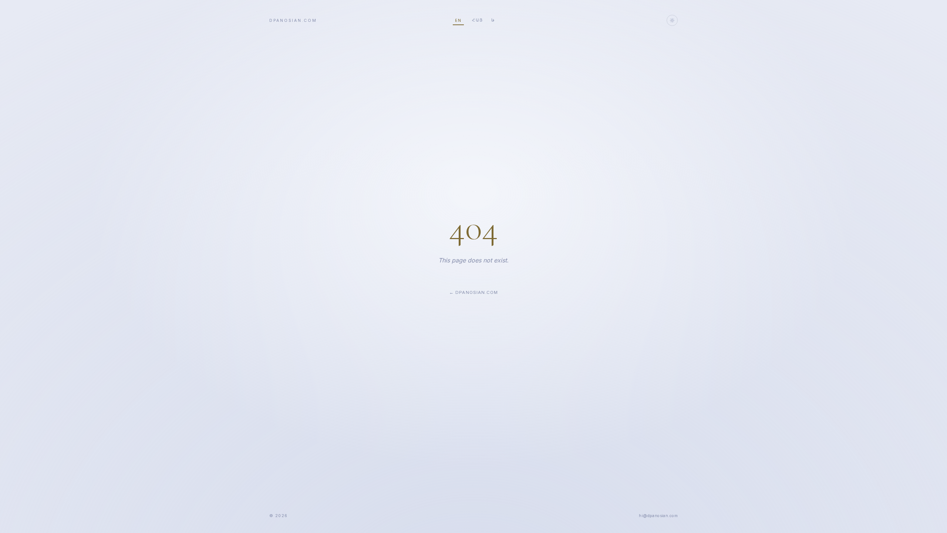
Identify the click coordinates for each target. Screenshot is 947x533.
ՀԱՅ (477, 20)
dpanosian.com (293, 20)
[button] (658, 515)
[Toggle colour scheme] (672, 20)
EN (458, 20)
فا (492, 20)
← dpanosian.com (473, 292)
